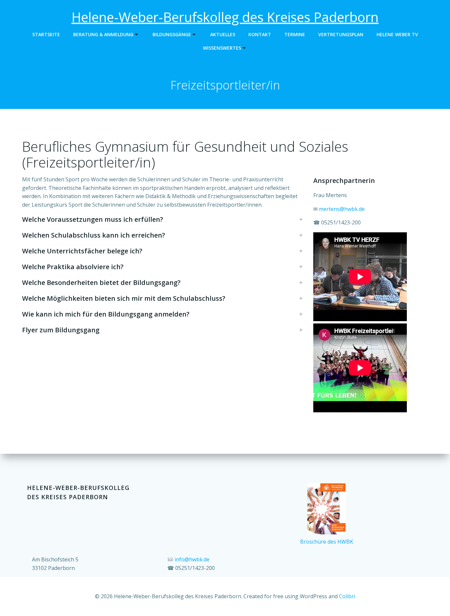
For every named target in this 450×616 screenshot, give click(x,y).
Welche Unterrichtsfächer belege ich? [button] (82, 250)
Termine (294, 34)
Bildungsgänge (172, 34)
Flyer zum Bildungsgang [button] (60, 329)
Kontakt (259, 34)
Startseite (46, 34)
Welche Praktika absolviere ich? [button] (73, 266)
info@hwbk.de (192, 559)
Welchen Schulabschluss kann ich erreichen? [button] (93, 235)
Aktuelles (222, 34)
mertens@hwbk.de (342, 209)
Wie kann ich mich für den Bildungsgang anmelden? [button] (105, 314)
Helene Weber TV (397, 34)
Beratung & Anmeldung (103, 34)
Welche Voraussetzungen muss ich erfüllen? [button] (92, 219)
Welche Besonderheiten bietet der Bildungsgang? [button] (101, 282)
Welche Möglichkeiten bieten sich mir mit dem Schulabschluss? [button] (123, 298)
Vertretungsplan (340, 34)
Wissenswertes (222, 48)
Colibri (347, 596)
